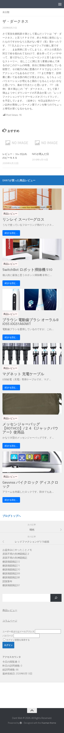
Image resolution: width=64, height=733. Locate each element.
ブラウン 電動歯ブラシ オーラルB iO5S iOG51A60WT (30, 322)
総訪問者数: (9, 669)
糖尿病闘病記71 (11, 565)
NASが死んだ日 (40, 154)
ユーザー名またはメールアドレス (18, 631)
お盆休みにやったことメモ (17, 550)
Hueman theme (49, 722)
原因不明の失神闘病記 (14, 558)
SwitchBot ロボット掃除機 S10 (27, 270)
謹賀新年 (7, 581)
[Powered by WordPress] (21, 723)
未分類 (5, 12)
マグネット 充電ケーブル (23, 374)
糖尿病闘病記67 (11, 585)
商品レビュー (10, 213)
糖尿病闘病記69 (11, 573)
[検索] (56, 598)
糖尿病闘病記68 (11, 577)
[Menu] (60, 4)
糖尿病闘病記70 (11, 569)
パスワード (7, 635)
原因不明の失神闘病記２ (16, 554)
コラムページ (9, 621)
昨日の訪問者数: (11, 666)
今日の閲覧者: (10, 662)
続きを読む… (11, 233)
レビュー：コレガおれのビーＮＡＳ (14, 156)
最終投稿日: (9, 673)
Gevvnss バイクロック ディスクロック (30, 484)
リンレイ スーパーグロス (23, 219)
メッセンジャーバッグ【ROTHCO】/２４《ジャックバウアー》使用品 (30, 428)
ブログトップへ (11, 516)
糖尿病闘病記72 (11, 562)
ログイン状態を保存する (18, 639)
